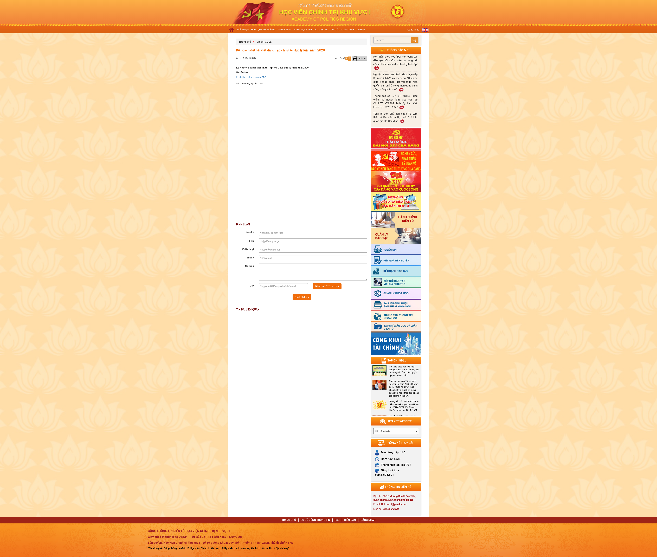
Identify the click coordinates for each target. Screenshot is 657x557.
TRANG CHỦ (289, 520)
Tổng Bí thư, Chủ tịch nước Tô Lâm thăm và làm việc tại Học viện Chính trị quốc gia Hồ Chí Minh (395, 117)
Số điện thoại (248, 249)
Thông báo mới (398, 50)
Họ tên (251, 241)
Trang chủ (245, 41)
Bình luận (243, 224)
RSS (337, 520)
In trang (362, 58)
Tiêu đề (250, 232)
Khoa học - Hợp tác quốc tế (311, 29)
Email (250, 257)
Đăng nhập (413, 29)
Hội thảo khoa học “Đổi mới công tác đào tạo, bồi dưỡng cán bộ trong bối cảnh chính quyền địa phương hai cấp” (395, 60)
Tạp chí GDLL (263, 41)
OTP (252, 286)
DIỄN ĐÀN (350, 520)
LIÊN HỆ (361, 29)
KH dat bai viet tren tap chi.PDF (251, 77)
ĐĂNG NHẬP (368, 520)
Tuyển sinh (284, 29)
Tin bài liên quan (247, 309)
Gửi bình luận (302, 297)
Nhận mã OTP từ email (327, 286)
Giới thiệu (243, 29)
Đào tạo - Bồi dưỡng (263, 29)
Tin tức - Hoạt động (342, 29)
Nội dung (249, 266)
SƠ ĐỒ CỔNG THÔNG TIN (315, 520)
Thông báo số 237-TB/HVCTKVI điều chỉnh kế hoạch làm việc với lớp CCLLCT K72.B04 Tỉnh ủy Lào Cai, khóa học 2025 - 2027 (395, 101)
